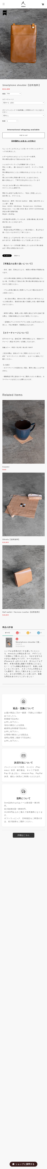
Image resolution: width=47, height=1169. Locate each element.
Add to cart (23, 135)
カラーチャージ (8, 99)
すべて (7, 633)
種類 (4, 94)
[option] (23, 43)
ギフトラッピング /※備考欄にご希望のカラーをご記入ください (23, 111)
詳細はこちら (24, 835)
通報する (17, 255)
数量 (4, 121)
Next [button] (44, 44)
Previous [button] (2, 44)
